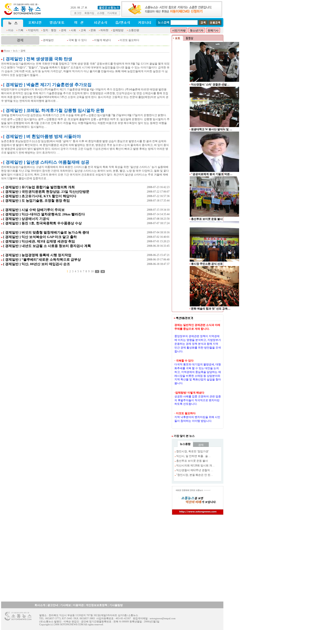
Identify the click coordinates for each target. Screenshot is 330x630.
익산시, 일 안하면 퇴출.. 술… (193, 456)
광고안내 (52, 605)
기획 (20, 30)
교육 (83, 30)
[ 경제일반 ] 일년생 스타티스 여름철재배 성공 (46, 162)
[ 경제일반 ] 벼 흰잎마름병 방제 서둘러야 (42, 136)
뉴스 (15, 51)
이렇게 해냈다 (102, 40)
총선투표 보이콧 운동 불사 (207, 219)
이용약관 (78, 605)
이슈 (10, 30)
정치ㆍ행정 (49, 30)
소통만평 (133, 30)
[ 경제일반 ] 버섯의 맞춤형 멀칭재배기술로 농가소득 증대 (46, 232)
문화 (93, 30)
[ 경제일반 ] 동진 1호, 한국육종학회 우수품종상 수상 (42, 223)
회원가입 (89, 13)
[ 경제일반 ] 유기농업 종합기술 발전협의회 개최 (39, 187)
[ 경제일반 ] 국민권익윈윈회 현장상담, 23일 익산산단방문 (46, 191)
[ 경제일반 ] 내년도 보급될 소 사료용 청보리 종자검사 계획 (47, 246)
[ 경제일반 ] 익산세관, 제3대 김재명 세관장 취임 (39, 241)
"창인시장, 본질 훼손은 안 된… (194, 474)
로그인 (77, 13)
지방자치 (33, 30)
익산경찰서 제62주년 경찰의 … (194, 470)
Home (7, 51)
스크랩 (100, 13)
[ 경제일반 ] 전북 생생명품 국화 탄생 (37, 58)
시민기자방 (179, 30)
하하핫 (104, 30)
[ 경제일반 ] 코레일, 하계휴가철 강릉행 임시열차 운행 (53, 110)
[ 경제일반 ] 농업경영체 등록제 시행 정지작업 (37, 255)
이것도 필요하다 (129, 40)
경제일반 (48, 40)
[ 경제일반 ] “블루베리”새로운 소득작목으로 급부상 (42, 259)
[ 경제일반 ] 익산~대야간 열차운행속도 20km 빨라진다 (44, 214)
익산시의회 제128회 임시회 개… (195, 465)
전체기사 (213, 30)
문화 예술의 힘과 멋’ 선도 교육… (210, 308)
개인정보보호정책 (96, 605)
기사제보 (112, 13)
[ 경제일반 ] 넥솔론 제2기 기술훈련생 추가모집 (47, 84)
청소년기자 (196, 30)
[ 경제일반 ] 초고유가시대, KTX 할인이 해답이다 (39, 196)
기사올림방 (116, 605)
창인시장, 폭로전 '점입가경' (192, 451)
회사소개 (40, 605)
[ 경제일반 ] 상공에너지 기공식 (26, 219)
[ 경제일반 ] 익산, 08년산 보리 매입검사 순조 (36, 264)
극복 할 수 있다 (77, 40)
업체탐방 (118, 30)
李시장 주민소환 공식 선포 (207, 263)
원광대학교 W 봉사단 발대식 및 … (211, 129)
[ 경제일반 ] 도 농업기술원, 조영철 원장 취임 (36, 200)
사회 (73, 30)
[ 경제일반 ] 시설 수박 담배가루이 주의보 (34, 210)
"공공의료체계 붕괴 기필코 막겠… (211, 174)
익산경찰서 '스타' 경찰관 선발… (210, 84)
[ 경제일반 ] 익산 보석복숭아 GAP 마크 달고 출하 (40, 237)
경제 (63, 30)
